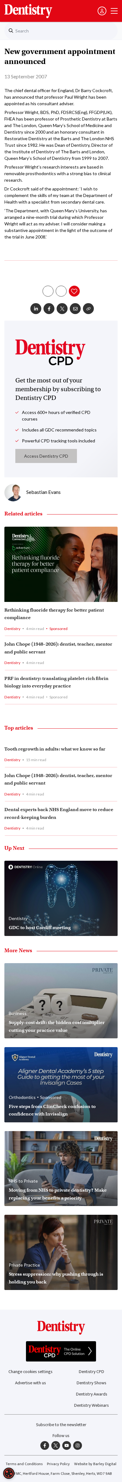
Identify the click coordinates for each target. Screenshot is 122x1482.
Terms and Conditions (24, 1464)
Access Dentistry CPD (46, 456)
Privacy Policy (58, 1464)
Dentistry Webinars (91, 1405)
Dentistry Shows (91, 1382)
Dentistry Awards (91, 1394)
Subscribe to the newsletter (61, 1424)
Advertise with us (30, 1382)
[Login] (102, 11)
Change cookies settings (30, 1371)
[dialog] (8, 1473)
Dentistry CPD (91, 1371)
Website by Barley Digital (95, 1464)
